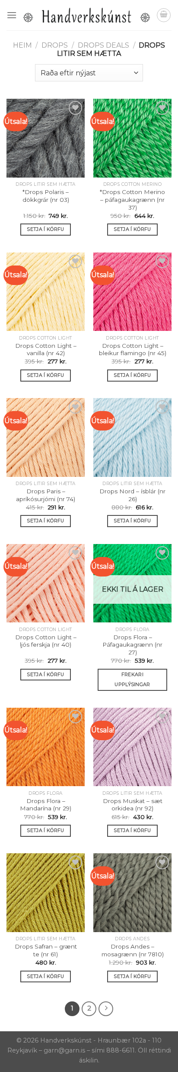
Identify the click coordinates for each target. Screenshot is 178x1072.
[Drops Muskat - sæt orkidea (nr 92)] (132, 747)
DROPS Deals (103, 45)
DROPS (54, 45)
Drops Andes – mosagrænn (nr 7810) (133, 950)
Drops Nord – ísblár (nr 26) (132, 495)
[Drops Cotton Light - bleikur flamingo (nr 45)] (132, 292)
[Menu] (11, 15)
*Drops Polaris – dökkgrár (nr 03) (45, 195)
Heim (22, 45)
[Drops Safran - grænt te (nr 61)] (45, 892)
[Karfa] (164, 15)
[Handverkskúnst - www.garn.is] (86, 15)
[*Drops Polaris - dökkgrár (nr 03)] (45, 138)
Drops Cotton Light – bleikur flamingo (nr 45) (132, 349)
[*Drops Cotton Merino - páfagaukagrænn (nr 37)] (132, 138)
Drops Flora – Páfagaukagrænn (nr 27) (132, 645)
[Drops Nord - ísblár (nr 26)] (132, 437)
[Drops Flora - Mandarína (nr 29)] (45, 747)
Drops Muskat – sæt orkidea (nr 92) (132, 804)
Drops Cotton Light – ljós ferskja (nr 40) (45, 641)
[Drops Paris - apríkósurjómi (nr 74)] (45, 437)
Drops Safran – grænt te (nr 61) (46, 950)
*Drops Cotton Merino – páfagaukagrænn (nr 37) (132, 199)
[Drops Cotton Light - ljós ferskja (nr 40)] (45, 583)
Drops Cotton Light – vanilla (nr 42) (45, 349)
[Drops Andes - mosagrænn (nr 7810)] (132, 892)
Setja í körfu (45, 229)
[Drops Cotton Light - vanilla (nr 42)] (45, 292)
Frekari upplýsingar (132, 679)
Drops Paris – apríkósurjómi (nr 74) (45, 495)
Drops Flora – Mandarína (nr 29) (45, 804)
